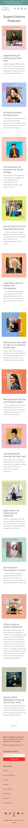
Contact (6, 784)
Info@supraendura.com (15, 745)
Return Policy (7, 789)
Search (5, 770)
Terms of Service (9, 775)
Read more (7, 77)
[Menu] (25, 8)
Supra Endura (13, 820)
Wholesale (6, 794)
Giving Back (7, 803)
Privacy (5, 780)
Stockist (6, 798)
